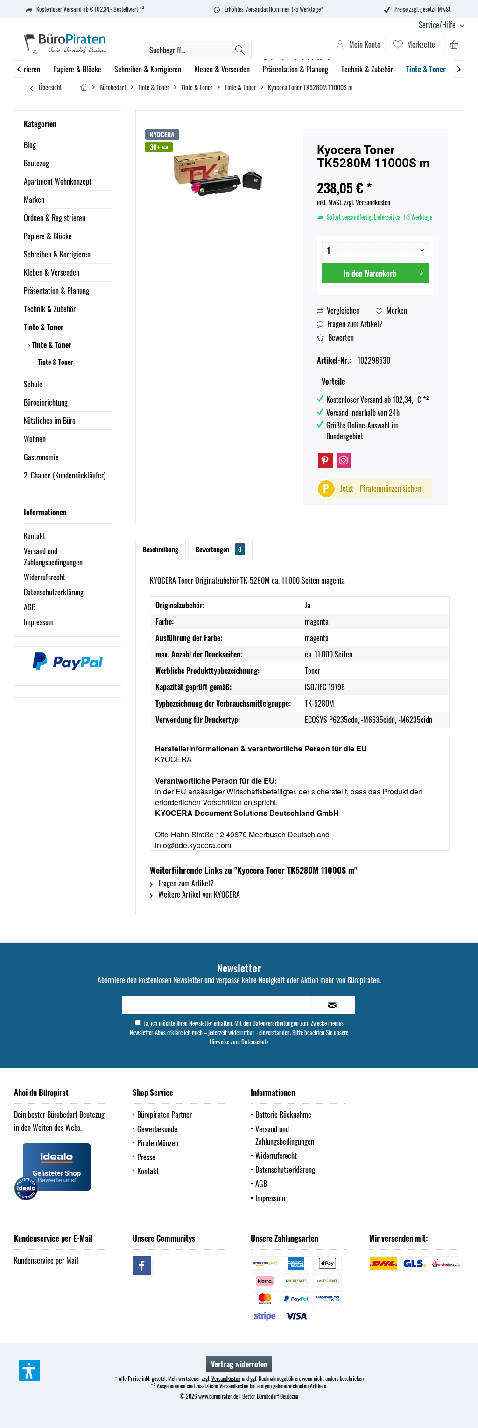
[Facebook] (142, 1265)
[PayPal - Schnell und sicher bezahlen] (67, 661)
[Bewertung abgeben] (375, 175)
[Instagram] (344, 460)
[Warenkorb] (454, 44)
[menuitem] (438, 25)
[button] (29, 1370)
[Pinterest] (325, 460)
